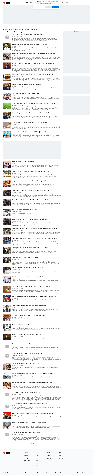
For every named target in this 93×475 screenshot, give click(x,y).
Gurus (37, 463)
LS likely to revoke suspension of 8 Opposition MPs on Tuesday (31, 171)
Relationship (60, 458)
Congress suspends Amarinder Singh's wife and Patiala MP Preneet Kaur (34, 296)
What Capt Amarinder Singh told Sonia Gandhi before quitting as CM (33, 413)
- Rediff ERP (26, 463)
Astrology (37, 465)
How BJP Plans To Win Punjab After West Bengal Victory (29, 122)
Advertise (12, 472)
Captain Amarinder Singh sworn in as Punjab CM (27, 363)
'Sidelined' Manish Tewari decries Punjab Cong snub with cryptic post (33, 63)
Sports (44, 26)
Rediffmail (26, 453)
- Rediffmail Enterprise (28, 457)
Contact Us (46, 472)
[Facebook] (82, 473)
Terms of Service (28, 472)
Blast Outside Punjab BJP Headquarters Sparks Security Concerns (32, 190)
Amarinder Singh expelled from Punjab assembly (27, 353)
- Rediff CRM (26, 462)
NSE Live (48, 455)
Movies (37, 26)
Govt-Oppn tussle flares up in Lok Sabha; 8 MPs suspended (30, 248)
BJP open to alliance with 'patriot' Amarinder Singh (27, 267)
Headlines (5, 29)
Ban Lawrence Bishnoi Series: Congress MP (25, 94)
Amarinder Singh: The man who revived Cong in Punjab (29, 423)
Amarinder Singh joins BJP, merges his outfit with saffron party (31, 286)
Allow (56, 6)
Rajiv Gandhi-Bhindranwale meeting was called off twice (29, 305)
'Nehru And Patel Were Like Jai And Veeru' (25, 209)
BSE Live (48, 453)
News (15, 26)
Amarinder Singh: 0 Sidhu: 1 (20, 325)
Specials (33, 29)
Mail (31, 2)
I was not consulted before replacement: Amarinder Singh (29, 403)
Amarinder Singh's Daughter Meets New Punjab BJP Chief (29, 34)
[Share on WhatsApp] (77, 473)
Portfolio (48, 460)
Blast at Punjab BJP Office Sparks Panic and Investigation (30, 219)
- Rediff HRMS (26, 460)
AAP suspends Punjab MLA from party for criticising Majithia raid (32, 383)
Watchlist (49, 458)
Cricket (29, 26)
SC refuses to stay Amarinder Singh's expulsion (26, 392)
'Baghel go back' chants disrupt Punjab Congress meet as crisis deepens (34, 54)
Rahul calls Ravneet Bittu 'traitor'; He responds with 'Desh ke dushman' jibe (34, 238)
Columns (21, 29)
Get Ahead (38, 462)
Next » (32, 443)
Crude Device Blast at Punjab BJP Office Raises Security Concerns (32, 200)
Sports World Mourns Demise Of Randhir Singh (26, 84)
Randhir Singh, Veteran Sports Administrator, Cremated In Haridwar (32, 113)
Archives (38, 29)
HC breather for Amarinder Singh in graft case (26, 432)
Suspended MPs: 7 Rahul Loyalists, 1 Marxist (25, 257)
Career (59, 457)
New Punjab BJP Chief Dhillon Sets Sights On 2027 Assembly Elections (33, 103)
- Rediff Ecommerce (28, 458)
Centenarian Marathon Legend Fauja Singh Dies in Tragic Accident (32, 373)
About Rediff (5, 472)
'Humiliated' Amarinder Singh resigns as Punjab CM (28, 277)
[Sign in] (89, 3)
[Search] (86, 3)
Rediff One (26, 455)
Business (22, 26)
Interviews (27, 29)
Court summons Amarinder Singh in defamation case (28, 344)
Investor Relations (37, 472)
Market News (49, 457)
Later (48, 6)
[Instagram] (84, 473)
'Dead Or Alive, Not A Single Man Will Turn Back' (26, 334)
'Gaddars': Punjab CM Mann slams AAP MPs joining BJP (29, 132)
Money (59, 455)
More (67, 2)
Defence (11, 29)
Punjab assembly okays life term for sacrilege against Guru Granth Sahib (34, 181)
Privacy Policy (19, 472)
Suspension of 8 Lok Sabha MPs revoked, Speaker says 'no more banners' (34, 228)
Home (26, 2)
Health (59, 453)
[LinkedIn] (89, 473)
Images (16, 29)
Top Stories (7, 26)
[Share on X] (79, 473)
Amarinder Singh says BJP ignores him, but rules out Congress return (33, 74)
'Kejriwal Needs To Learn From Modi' (23, 162)
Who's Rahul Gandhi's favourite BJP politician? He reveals (29, 44)
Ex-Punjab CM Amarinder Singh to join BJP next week (28, 315)
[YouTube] (87, 473)
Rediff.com (56, 472)
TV (62, 2)
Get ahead (51, 26)
